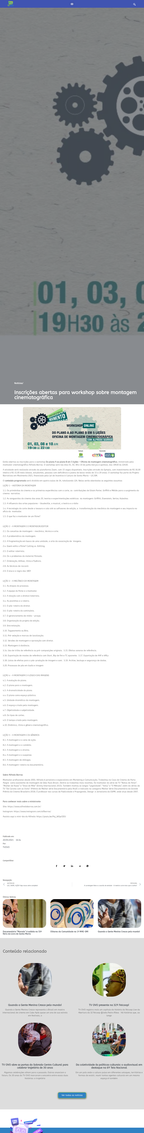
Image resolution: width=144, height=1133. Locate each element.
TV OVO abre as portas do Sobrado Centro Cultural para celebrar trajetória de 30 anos (35, 1066)
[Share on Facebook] (56, 866)
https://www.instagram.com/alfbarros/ (32, 811)
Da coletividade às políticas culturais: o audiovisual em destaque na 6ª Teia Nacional (109, 1066)
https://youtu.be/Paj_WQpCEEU (51, 816)
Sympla (107, 470)
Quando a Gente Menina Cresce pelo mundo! (119, 931)
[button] (72, 4)
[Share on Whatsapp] (87, 866)
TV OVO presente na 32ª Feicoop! (109, 1005)
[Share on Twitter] (64, 866)
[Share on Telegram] (80, 866)
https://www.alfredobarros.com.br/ (24, 806)
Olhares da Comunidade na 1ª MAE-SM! (69, 931)
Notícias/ (18, 383)
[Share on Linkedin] (72, 866)
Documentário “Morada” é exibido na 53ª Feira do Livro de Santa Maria (22, 932)
